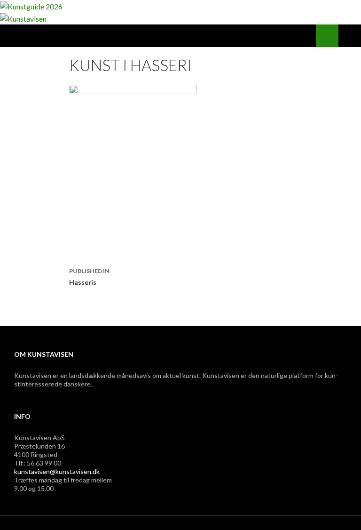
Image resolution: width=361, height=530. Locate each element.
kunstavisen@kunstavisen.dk (57, 471)
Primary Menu (349, 35)
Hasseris (89, 276)
